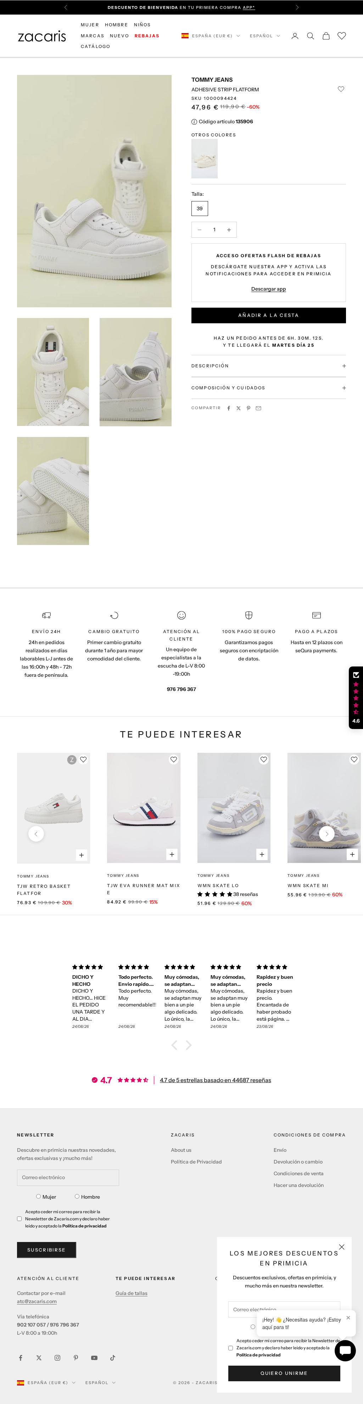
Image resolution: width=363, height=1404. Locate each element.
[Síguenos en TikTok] (112, 1357)
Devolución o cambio (298, 1162)
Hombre (90, 1197)
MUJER (90, 24)
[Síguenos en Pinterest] (75, 1357)
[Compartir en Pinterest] (248, 408)
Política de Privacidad (196, 1162)
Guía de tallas (131, 1293)
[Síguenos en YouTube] (94, 1357)
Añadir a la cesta (268, 315)
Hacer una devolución (299, 1185)
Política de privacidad (258, 1354)
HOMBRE (116, 24)
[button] (176, 1045)
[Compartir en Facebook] (228, 408)
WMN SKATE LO (218, 885)
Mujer (49, 1197)
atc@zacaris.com (37, 1301)
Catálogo (95, 46)
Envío (280, 1150)
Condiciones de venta (299, 1173)
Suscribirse (46, 1250)
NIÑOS (142, 24)
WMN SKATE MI (308, 885)
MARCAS (92, 35)
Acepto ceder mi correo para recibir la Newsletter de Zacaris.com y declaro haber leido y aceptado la (288, 1347)
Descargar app (268, 289)
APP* (249, 7)
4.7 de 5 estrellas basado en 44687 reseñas (215, 1080)
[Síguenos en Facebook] (20, 1357)
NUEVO (119, 35)
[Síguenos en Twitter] (39, 1357)
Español (261, 35)
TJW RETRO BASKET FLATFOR (44, 890)
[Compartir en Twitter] (238, 408)
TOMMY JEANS (212, 79)
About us (181, 1150)
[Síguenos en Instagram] (57, 1357)
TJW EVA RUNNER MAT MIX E (143, 889)
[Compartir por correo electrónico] (258, 408)
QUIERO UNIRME (284, 1373)
